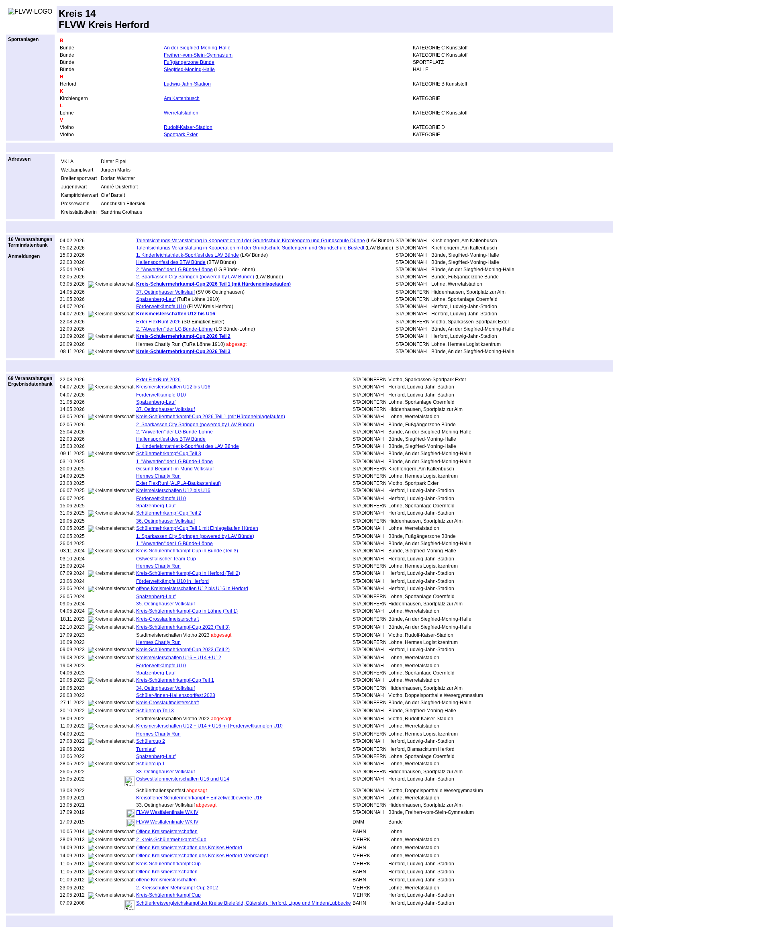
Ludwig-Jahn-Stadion (187, 84)
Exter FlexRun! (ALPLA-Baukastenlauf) (178, 483)
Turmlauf (145, 749)
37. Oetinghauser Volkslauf (165, 292)
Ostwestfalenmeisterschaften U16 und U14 (182, 779)
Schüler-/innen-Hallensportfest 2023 (175, 695)
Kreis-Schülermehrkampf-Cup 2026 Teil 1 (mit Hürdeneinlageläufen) (210, 416)
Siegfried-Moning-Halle (189, 69)
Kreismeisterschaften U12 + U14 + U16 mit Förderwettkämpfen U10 (209, 726)
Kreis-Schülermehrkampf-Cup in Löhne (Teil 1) (187, 611)
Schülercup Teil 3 (155, 710)
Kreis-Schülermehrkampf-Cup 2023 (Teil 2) (183, 649)
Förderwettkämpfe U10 (161, 306)
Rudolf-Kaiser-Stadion (188, 127)
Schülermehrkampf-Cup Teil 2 (168, 513)
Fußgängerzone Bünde (189, 62)
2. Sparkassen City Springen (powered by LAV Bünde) (195, 277)
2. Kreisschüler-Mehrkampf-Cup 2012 (177, 888)
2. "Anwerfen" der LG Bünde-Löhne (174, 269)
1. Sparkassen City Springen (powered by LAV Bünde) (195, 536)
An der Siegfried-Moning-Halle (197, 48)
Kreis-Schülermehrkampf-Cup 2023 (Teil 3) (183, 627)
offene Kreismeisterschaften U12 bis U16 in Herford (192, 588)
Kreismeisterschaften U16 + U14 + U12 (178, 657)
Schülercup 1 (150, 763)
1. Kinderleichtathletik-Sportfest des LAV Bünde (187, 255)
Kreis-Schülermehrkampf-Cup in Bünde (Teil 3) (187, 551)
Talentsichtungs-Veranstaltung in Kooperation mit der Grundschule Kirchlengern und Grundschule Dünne (250, 240)
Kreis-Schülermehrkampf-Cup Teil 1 (175, 680)
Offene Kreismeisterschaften (167, 831)
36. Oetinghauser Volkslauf (165, 521)
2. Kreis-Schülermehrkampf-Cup (171, 839)
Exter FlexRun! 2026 (158, 322)
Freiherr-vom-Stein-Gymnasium (198, 55)
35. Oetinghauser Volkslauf (165, 604)
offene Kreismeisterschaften (166, 880)
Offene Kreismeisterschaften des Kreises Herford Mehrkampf (202, 855)
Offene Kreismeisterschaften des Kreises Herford (189, 847)
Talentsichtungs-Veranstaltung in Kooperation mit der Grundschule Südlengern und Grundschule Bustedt (250, 248)
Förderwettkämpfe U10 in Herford (172, 581)
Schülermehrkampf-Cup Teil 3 (168, 453)
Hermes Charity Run (158, 476)
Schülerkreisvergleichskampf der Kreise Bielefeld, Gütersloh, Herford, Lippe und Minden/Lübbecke (243, 903)
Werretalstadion (181, 113)
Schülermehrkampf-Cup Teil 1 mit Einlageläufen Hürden (197, 528)
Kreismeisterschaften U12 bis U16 (173, 387)
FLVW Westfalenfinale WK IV (167, 812)
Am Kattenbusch (182, 98)
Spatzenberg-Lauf (155, 299)
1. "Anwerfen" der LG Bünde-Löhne (174, 543)
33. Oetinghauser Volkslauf (165, 772)
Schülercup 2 (150, 741)
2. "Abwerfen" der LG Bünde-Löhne (174, 329)
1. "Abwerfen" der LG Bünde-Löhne (174, 461)
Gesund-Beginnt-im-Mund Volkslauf (175, 469)
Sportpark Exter (181, 134)
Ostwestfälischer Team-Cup (166, 559)
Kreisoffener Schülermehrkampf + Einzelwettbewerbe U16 (199, 798)
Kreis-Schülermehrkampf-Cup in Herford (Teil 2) (188, 573)
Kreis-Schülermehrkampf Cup (168, 864)
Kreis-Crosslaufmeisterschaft (167, 619)
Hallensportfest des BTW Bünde (171, 262)
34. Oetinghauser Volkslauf (165, 688)
